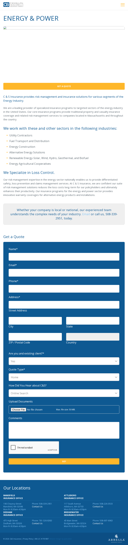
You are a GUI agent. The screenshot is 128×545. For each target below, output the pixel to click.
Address (14, 297)
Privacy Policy (28, 539)
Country (71, 342)
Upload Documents (21, 401)
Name (13, 249)
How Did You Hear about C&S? (27, 385)
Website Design (55, 539)
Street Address (18, 310)
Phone (13, 281)
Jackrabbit (68, 539)
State (69, 326)
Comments (15, 418)
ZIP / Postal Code (19, 342)
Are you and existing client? (26, 353)
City (11, 326)
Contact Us (37, 506)
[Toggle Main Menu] (123, 5)
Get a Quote (64, 86)
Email (86, 214)
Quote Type (17, 369)
